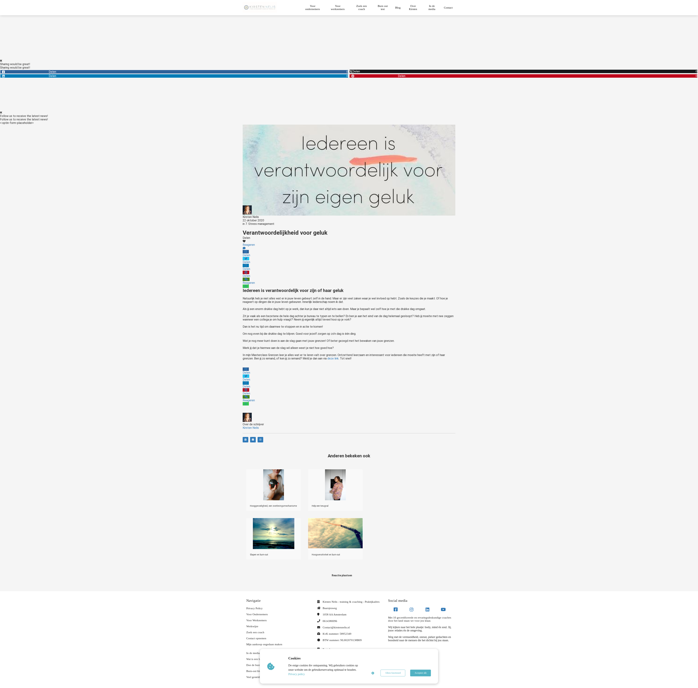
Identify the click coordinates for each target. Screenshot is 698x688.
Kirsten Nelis (251, 217)
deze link (333, 358)
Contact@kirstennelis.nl (336, 627)
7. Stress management (259, 224)
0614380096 (330, 621)
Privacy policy (296, 674)
